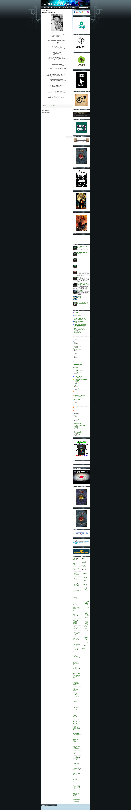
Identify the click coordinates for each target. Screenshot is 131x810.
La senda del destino (76, 748)
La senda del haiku (76, 749)
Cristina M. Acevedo (77, 337)
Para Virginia (75, 664)
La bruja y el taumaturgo (76, 650)
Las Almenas (76, 367)
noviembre (85, 574)
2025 (84, 559)
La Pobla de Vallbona (76, 734)
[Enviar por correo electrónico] (54, 105)
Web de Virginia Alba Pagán (78, 430)
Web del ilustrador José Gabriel (79, 431)
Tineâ (74, 614)
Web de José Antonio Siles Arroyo (79, 424)
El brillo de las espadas (76, 702)
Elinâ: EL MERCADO (80, 290)
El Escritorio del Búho (77, 348)
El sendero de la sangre (76, 608)
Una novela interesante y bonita (78, 316)
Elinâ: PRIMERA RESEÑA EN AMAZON (86, 616)
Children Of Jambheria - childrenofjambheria (78, 332)
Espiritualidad (75, 624)
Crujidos (74, 693)
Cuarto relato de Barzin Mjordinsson (79, 352)
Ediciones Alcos (74, 7)
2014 (84, 648)
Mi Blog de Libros (77, 384)
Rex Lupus (74, 667)
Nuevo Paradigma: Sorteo (77, 377)
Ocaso (74, 762)
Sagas (74, 634)
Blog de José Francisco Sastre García (80, 318)
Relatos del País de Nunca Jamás (79, 395)
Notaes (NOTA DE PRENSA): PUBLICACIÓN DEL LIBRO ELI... (86, 608)
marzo (85, 585)
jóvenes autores (75, 796)
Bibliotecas (75, 589)
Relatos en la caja (76, 773)
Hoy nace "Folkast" (76, 382)
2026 (84, 558)
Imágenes (74, 598)
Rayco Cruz (75, 772)
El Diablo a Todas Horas (77, 368)
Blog (45, 7)
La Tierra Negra (75, 735)
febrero (85, 587)
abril (85, 584)
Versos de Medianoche (76, 595)
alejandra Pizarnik (76, 607)
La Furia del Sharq (76, 733)
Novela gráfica (75, 663)
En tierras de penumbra (76, 601)
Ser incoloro (75, 779)
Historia (74, 597)
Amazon (74, 617)
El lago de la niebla (76, 644)
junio (85, 581)
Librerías (74, 628)
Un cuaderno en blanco (76, 780)
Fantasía (74, 558)
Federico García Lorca (76, 719)
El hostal (74, 706)
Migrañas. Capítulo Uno (77, 388)
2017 (84, 570)
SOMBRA (75, 415)
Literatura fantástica (76, 590)
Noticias (74, 559)
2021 (84, 565)
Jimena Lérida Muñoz (76, 729)
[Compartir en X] (56, 105)
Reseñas (74, 573)
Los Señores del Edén (49, 105)
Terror (74, 563)
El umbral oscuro (75, 610)
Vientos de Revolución (76, 673)
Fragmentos (75, 570)
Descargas (55, 7)
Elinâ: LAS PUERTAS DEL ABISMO (82, 271)
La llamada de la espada (78, 364)
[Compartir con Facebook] (57, 105)
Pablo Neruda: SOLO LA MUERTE (86, 638)
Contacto (60, 7)
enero (85, 645)
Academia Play (75, 639)
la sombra (74, 678)
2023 (84, 562)
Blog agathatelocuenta (77, 315)
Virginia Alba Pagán (76, 574)
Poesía (74, 560)
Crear (74, 691)
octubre (85, 576)
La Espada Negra (75, 627)
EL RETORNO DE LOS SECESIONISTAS (80, 319)
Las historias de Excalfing (78, 370)
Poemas (74, 604)
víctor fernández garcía (76, 799)
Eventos (74, 579)
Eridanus (74, 716)
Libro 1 (74, 752)
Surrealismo (75, 637)
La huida (74, 741)
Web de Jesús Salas (77, 423)
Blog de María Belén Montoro (79, 321)
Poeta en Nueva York (76, 768)
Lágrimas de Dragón (76, 757)
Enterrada (74, 715)
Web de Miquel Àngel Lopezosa (79, 428)
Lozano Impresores (76, 756)
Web (63, 7)
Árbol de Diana (75, 801)
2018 (84, 569)
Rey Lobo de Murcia (76, 668)
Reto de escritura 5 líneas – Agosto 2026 (80, 313)
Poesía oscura (75, 767)
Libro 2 (74, 753)
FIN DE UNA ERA (76, 322)
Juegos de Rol (75, 626)
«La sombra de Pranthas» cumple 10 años (80, 365)
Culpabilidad (76, 401)
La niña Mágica (75, 656)
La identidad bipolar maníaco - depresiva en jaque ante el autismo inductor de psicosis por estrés (80, 412)
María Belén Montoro (77, 381)
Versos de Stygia (75, 638)
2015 (84, 647)
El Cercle (74, 700)
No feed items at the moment (78, 432)
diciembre (85, 573)
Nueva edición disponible (77, 372)
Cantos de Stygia (75, 688)
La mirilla (74, 742)
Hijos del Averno (75, 726)
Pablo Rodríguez (75, 763)
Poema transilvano (76, 764)
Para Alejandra (75, 631)
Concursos (74, 577)
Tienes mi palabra (77, 407)
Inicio (42, 7)
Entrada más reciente (45, 136)
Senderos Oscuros (76, 578)
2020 (84, 566)
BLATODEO (79, 296)
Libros (74, 603)
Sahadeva (74, 778)
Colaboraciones (75, 584)
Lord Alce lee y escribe (78, 376)
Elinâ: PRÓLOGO (80, 277)
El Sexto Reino (75, 701)
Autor (48, 7)
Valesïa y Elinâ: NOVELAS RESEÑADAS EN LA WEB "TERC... (86, 598)
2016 (84, 572)
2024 (84, 561)
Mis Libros (51, 7)
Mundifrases (76, 394)
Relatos (74, 564)
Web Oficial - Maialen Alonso (78, 434)
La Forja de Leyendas (77, 361)
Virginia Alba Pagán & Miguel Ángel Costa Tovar (76, 676)
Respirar (74, 774)
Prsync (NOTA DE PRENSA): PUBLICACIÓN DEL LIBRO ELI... (86, 623)
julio (84, 580)
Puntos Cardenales (76, 769)
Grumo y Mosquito (76, 723)
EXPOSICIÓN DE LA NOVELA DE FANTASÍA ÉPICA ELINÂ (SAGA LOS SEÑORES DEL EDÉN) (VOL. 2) (83, 284)
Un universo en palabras (78, 410)
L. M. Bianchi (75, 648)
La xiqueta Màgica (76, 657)
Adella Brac (76, 312)
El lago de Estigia (75, 707)
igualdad (74, 795)
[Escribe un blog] (55, 105)
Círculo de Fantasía (68, 7)
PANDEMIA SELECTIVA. (77, 349)
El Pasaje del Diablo (76, 585)
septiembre (86, 577)
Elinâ (74, 569)
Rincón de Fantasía (77, 399)
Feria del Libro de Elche (76, 721)
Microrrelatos (75, 629)
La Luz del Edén (75, 649)
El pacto (74, 645)
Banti (74, 685)
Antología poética (75, 682)
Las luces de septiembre (77, 385)
